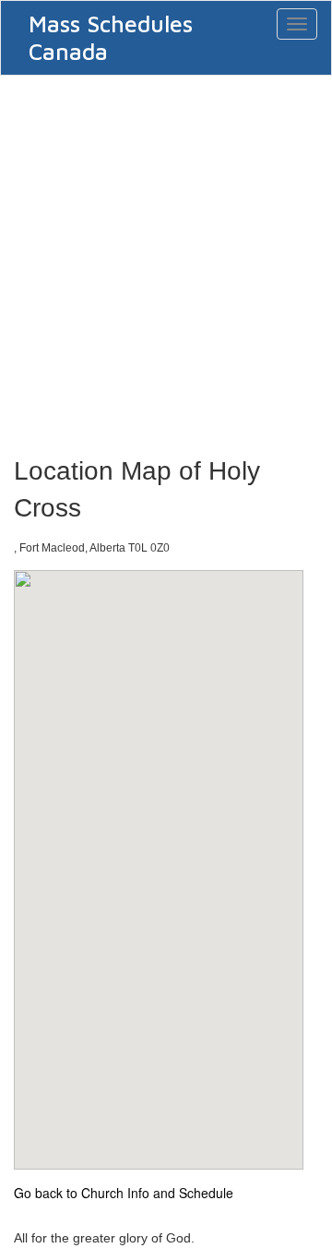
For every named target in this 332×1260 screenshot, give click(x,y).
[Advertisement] (166, 260)
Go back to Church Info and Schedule (123, 1192)
